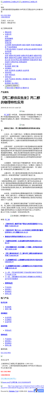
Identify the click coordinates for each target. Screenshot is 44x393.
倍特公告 (8, 294)
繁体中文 (25, 88)
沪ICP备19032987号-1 (8, 378)
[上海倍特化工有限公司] (22, 2)
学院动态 (8, 330)
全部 (6, 36)
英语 (12, 88)
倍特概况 (4, 313)
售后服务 (8, 307)
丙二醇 (6, 115)
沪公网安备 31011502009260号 (20, 382)
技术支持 (4, 302)
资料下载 (8, 309)
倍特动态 (4, 334)
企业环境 (8, 322)
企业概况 (8, 319)
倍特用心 (8, 289)
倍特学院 (4, 326)
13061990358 (5, 17)
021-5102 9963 (6, 15)
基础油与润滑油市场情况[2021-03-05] (18, 236)
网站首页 (8, 32)
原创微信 (8, 291)
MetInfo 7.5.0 (13, 391)
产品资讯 (8, 287)
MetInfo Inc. (32, 391)
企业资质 (8, 317)
